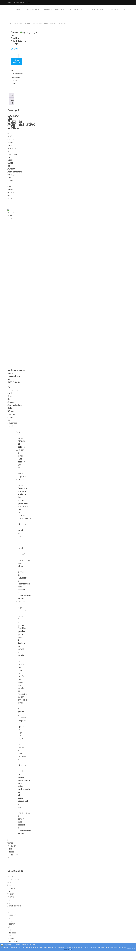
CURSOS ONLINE (95, 10)
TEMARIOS (112, 10)
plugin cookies (131, 948)
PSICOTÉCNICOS (75, 10)
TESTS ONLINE (31, 10)
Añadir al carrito (16, 61)
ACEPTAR (68, 949)
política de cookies (91, 947)
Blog (126, 10)
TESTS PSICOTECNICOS (53, 10)
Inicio (18, 10)
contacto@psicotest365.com (19, 2)
